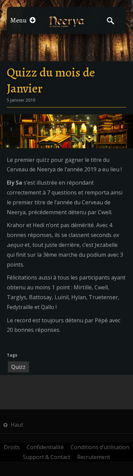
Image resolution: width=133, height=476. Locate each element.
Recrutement (93, 457)
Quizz (18, 367)
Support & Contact (46, 457)
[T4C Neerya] (66, 21)
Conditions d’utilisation (100, 447)
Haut (16, 424)
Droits (12, 447)
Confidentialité (45, 447)
